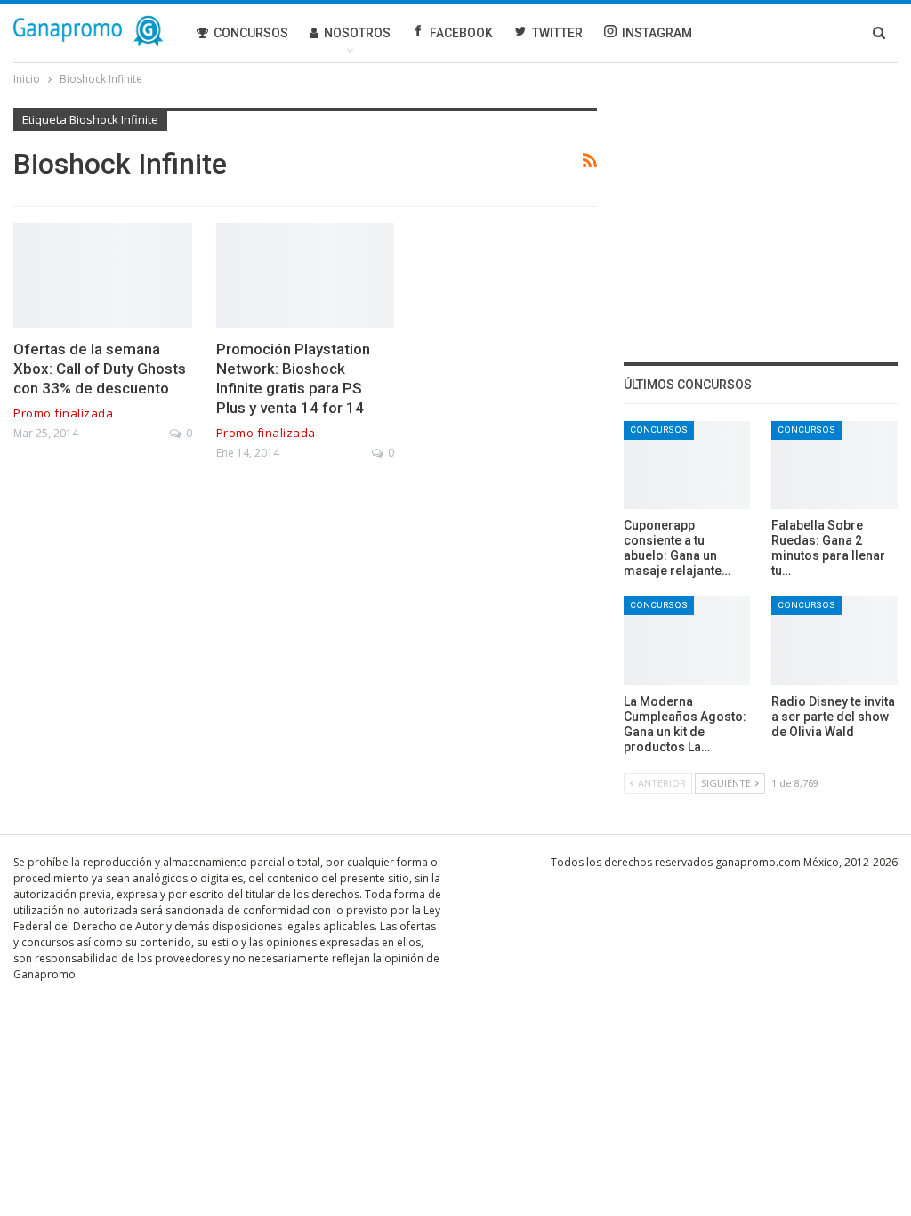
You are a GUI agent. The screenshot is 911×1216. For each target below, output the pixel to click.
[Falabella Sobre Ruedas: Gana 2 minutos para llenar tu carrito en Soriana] (834, 465)
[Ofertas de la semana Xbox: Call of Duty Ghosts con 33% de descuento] (102, 275)
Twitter (557, 33)
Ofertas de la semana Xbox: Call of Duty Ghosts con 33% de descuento (99, 368)
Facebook (461, 33)
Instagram (657, 33)
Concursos (251, 33)
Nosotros (357, 33)
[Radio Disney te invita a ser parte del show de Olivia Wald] (834, 640)
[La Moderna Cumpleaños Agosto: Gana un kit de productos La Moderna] (687, 640)
